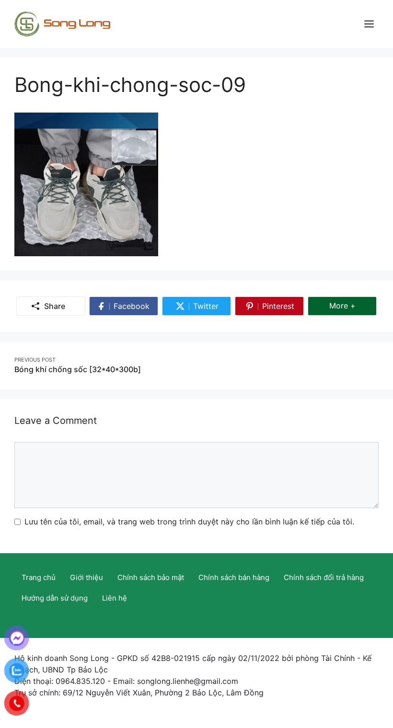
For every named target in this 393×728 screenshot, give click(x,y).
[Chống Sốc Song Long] (62, 23)
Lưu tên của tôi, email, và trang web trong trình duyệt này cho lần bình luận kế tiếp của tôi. (189, 521)
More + (353, 305)
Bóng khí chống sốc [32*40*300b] (77, 369)
